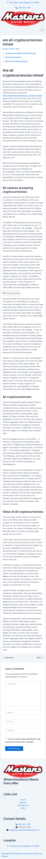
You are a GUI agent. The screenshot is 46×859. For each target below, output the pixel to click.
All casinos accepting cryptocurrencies (20, 53)
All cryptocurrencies (13, 57)
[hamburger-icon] (42, 30)
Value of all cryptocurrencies (16, 61)
